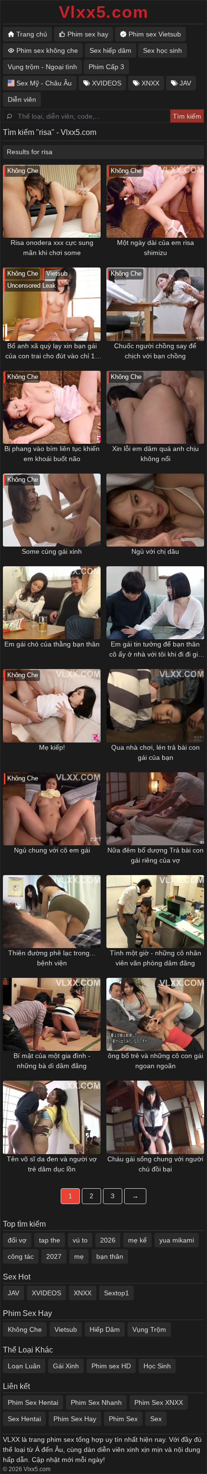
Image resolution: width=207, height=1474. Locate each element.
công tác (21, 1256)
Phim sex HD (111, 1366)
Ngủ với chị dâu (155, 551)
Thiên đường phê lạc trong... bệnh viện (51, 958)
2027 (54, 1256)
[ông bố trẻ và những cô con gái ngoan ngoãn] (155, 1014)
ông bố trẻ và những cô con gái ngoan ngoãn (155, 1061)
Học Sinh (157, 1366)
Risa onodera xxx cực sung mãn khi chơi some (52, 247)
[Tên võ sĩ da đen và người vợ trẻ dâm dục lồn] (52, 1117)
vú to (80, 1240)
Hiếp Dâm (105, 1329)
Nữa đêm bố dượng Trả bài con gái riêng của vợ (155, 855)
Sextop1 (116, 1293)
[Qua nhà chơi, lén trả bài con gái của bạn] (155, 705)
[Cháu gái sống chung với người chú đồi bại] (155, 1117)
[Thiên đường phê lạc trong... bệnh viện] (52, 911)
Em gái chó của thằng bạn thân (52, 644)
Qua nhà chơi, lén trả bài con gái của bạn (155, 752)
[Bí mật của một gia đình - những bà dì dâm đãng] (52, 1014)
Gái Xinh (66, 1366)
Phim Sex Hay (74, 1419)
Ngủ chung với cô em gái (52, 850)
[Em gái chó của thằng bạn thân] (52, 602)
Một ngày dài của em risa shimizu (155, 247)
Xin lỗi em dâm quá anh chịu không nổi (155, 454)
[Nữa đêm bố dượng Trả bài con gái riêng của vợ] (155, 808)
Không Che (25, 1329)
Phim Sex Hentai (33, 1402)
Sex (156, 1419)
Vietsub (65, 1329)
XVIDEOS (46, 1293)
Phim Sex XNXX (158, 1402)
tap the (49, 1240)
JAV (13, 1293)
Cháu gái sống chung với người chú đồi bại (155, 1164)
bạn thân (109, 1256)
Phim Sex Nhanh (96, 1402)
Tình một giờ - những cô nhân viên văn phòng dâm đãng (155, 958)
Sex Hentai (24, 1419)
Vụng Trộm (149, 1329)
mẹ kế (137, 1240)
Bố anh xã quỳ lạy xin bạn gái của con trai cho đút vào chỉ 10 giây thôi (52, 351)
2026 (108, 1240)
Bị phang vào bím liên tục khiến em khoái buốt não (52, 454)
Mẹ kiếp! (52, 747)
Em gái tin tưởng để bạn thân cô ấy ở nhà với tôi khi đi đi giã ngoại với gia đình (155, 649)
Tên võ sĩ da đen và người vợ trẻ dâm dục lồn (52, 1164)
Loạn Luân (24, 1366)
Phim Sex (123, 1419)
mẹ (79, 1256)
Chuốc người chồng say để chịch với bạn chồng (155, 351)
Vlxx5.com (104, 11)
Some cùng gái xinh (52, 551)
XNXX (82, 1293)
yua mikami (176, 1240)
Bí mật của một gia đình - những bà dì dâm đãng (52, 1061)
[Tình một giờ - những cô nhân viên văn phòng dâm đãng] (155, 911)
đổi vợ (17, 1240)
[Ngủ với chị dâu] (155, 510)
